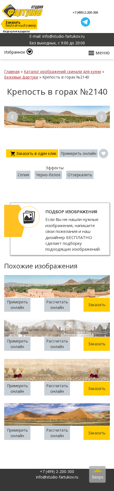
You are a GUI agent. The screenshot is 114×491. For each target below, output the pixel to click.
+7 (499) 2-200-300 (85, 12)
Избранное (14, 52)
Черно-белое (48, 174)
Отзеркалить (80, 174)
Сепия (23, 174)
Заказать (96, 304)
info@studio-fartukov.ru (57, 477)
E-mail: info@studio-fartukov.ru (57, 36)
